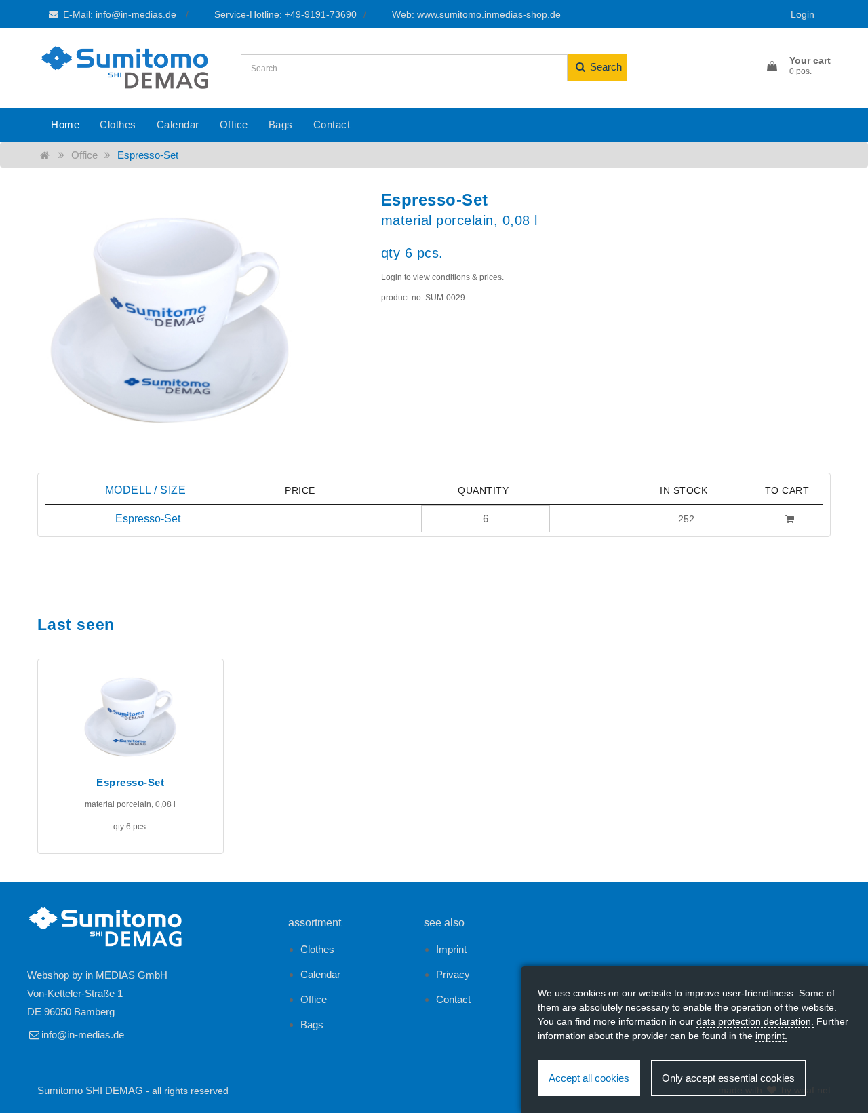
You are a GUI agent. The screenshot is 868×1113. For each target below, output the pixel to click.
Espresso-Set (147, 155)
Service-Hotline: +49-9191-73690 (285, 14)
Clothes (118, 124)
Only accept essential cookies (728, 1078)
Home (65, 124)
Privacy (453, 974)
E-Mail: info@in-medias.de (119, 14)
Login (802, 14)
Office (234, 124)
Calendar (178, 124)
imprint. (771, 1035)
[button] (798, 66)
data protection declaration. (755, 1021)
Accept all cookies (589, 1078)
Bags (281, 124)
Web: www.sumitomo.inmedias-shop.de (476, 14)
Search (604, 67)
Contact (332, 124)
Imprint (451, 949)
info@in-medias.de (82, 1034)
